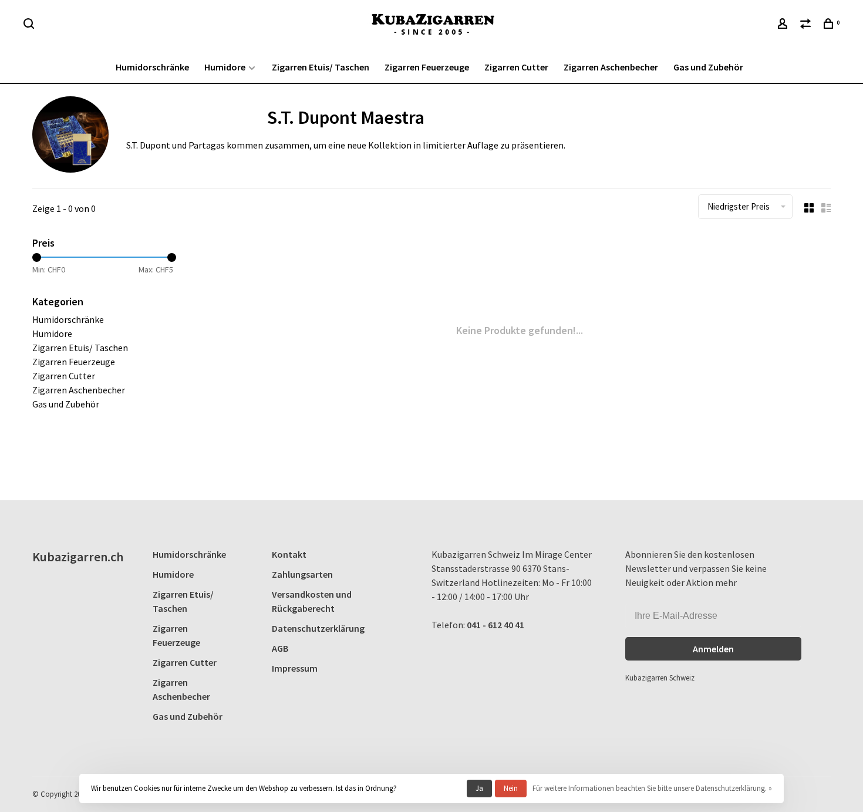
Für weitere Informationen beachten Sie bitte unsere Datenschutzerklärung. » (652, 788)
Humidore (224, 67)
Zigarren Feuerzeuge (427, 67)
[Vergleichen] (807, 25)
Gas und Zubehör (708, 67)
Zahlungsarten (302, 574)
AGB (280, 648)
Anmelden (713, 649)
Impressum (295, 668)
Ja (479, 788)
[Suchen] (30, 25)
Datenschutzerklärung (318, 628)
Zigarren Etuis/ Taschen (320, 67)
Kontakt (289, 554)
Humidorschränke (152, 67)
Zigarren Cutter (516, 67)
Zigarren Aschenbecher (611, 67)
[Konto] (784, 25)
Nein (511, 788)
